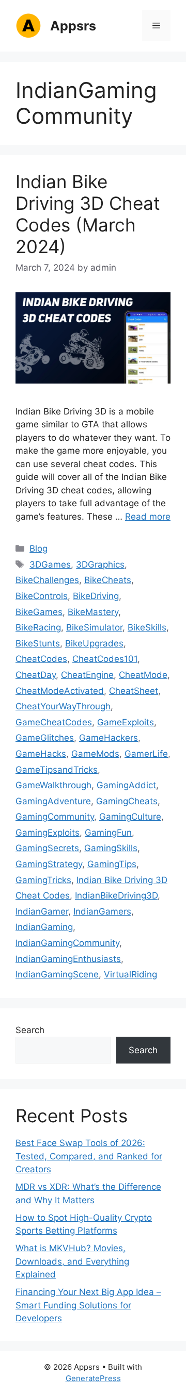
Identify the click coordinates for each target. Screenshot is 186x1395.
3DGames (50, 564)
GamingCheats (127, 801)
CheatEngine (87, 675)
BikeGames (39, 612)
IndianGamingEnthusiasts (68, 959)
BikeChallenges (47, 580)
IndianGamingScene (57, 974)
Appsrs (73, 26)
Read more (148, 516)
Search (30, 1030)
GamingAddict (126, 785)
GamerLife (146, 754)
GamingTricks (43, 880)
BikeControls (42, 596)
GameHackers (108, 738)
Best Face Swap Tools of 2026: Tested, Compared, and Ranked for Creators (89, 1156)
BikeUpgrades (94, 643)
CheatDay (36, 675)
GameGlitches (45, 738)
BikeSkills (147, 627)
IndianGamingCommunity (67, 943)
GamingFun (108, 832)
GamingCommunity (55, 816)
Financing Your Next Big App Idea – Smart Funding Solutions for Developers (88, 1305)
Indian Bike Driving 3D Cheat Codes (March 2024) (88, 214)
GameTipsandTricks (57, 770)
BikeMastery (93, 612)
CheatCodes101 (104, 659)
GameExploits (125, 722)
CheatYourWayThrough (63, 706)
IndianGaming (44, 927)
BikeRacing (38, 627)
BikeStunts (38, 643)
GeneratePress (93, 1378)
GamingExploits (48, 832)
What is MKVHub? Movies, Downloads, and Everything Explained (72, 1261)
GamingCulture (130, 816)
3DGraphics (100, 564)
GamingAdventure (53, 801)
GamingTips (111, 864)
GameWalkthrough (53, 785)
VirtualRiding (130, 974)
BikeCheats (107, 580)
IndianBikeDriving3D (116, 895)
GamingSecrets (47, 848)
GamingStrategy (49, 864)
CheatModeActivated (60, 691)
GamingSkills (110, 848)
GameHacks (41, 754)
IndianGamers (102, 911)
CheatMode (143, 675)
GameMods (95, 754)
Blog (38, 548)
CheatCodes (41, 659)
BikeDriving (96, 596)
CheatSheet (133, 691)
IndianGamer (42, 911)
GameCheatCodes (54, 722)
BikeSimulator (94, 627)
